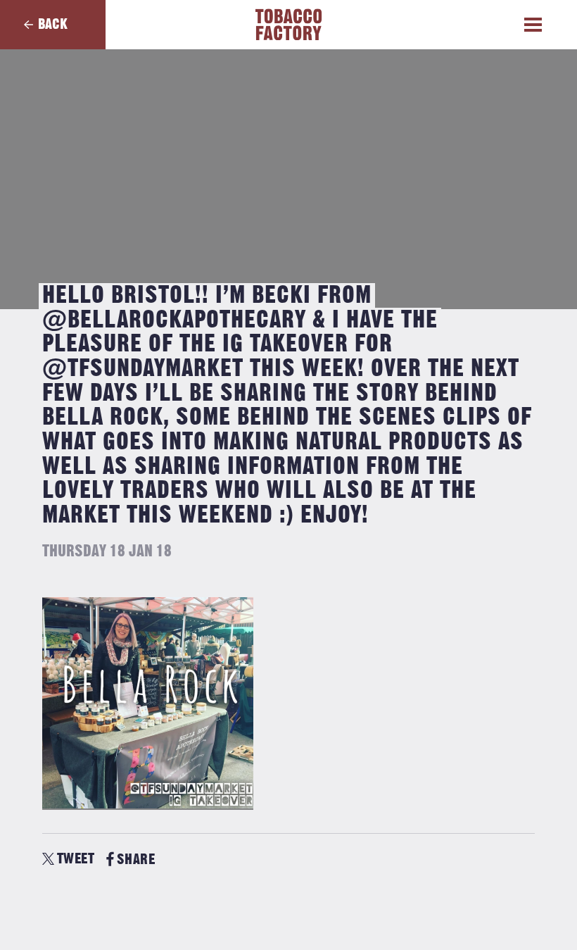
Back (53, 24)
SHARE (136, 859)
